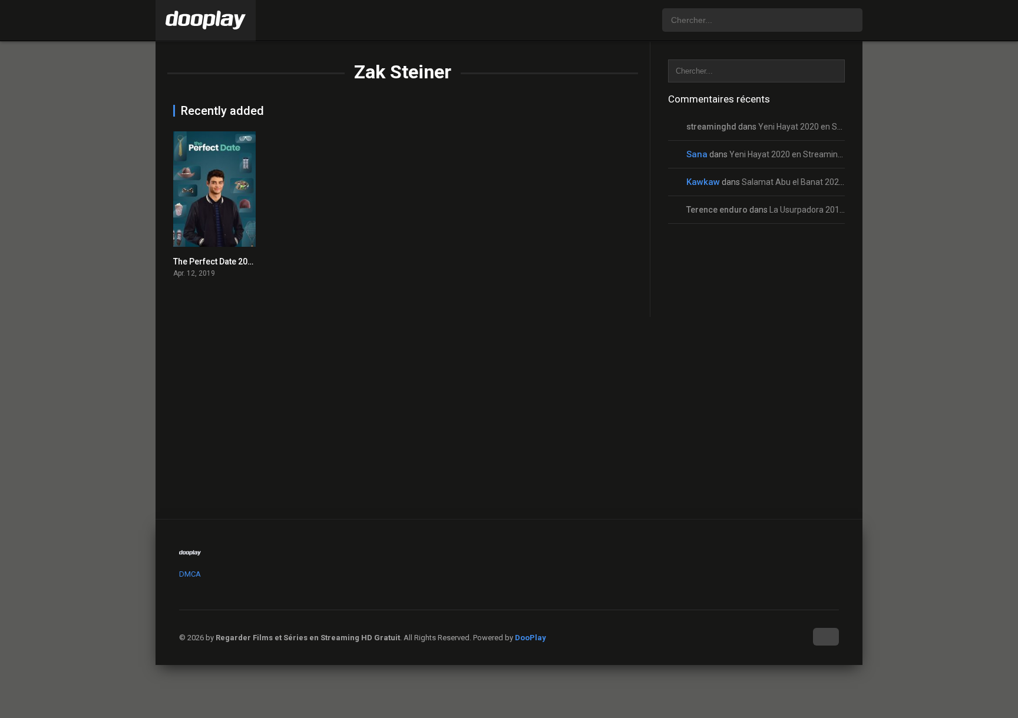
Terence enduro (717, 209)
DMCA (190, 574)
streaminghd (711, 126)
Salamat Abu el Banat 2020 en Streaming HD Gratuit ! (840, 182)
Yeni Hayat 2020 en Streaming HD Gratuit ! (836, 126)
